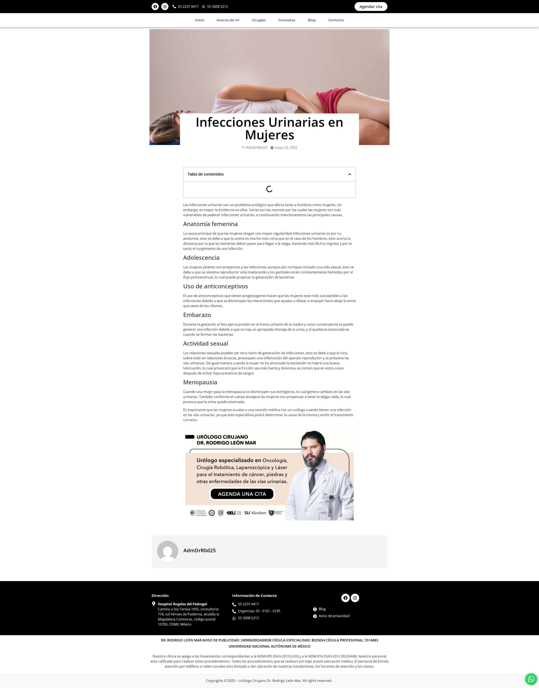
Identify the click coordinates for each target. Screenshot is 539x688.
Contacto (336, 20)
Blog (312, 20)
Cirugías (259, 20)
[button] (349, 174)
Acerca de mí (228, 20)
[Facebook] (155, 6)
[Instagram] (164, 6)
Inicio (199, 20)
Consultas (286, 20)
